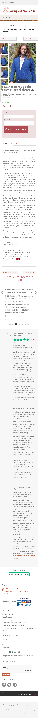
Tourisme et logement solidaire (13, 625)
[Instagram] (14, 684)
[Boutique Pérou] (19, 10)
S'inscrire (5, 642)
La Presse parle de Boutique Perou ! (14, 623)
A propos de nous (8, 614)
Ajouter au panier (16, 129)
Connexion (5, 639)
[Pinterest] (9, 684)
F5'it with (32, 694)
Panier (4, 645)
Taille (6, 113)
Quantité (7, 120)
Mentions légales (12, 693)
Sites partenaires (24, 693)
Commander (6, 647)
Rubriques (6, 17)
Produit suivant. (31, 39)
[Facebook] (4, 684)
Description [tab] (7, 143)
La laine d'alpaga (7, 620)
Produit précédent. (9, 39)
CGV (3, 693)
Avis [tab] (15, 143)
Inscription (6, 675)
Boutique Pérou (8, 2)
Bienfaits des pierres (9, 617)
